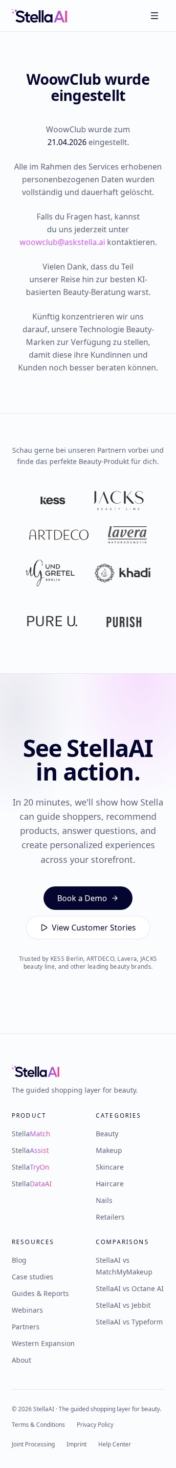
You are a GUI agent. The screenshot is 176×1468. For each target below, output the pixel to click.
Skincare (110, 1167)
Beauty (107, 1133)
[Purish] (124, 622)
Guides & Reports (40, 1293)
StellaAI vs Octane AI (130, 1288)
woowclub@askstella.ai (62, 242)
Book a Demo (82, 898)
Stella (31, 1133)
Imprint (76, 1444)
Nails (104, 1200)
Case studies (32, 1276)
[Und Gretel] (50, 573)
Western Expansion (43, 1343)
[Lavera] (127, 535)
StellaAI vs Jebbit (123, 1305)
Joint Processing (33, 1444)
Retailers (110, 1217)
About (21, 1360)
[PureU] (52, 622)
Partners (26, 1326)
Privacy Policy (95, 1425)
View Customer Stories (94, 927)
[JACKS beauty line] (118, 501)
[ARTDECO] (59, 535)
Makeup (109, 1150)
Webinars (27, 1310)
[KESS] (53, 501)
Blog (19, 1260)
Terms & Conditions (38, 1425)
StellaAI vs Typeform (129, 1321)
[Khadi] (122, 573)
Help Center (114, 1444)
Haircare (110, 1183)
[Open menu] (154, 15)
